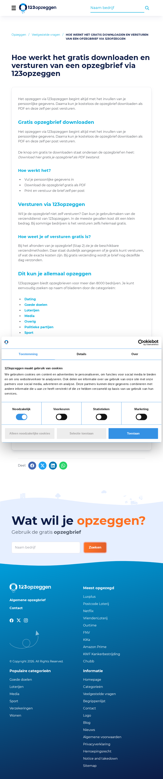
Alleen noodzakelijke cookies (29, 433)
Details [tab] (81, 354)
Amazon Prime (95, 647)
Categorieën (93, 687)
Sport (28, 333)
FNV (86, 632)
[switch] (61, 417)
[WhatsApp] (63, 466)
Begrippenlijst (94, 701)
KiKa (86, 640)
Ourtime (90, 625)
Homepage (92, 680)
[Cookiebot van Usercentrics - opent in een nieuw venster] (141, 343)
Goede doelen (35, 305)
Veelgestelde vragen (46, 34)
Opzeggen (19, 34)
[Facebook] (32, 466)
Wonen (15, 715)
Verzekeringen (21, 708)
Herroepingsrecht (97, 751)
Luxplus (89, 597)
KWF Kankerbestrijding (101, 654)
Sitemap (90, 766)
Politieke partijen (38, 327)
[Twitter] (43, 466)
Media (29, 316)
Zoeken (95, 547)
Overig (30, 321)
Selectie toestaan (82, 433)
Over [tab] (134, 354)
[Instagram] (26, 620)
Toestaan (133, 433)
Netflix (88, 611)
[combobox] (117, 7)
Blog (86, 723)
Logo (87, 715)
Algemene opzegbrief (28, 600)
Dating (30, 299)
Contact (16, 608)
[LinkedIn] (53, 466)
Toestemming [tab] (28, 354)
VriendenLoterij (95, 618)
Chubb (88, 661)
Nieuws (89, 730)
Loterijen (31, 310)
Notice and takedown (100, 758)
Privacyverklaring (96, 744)
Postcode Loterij (96, 604)
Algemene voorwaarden (102, 737)
